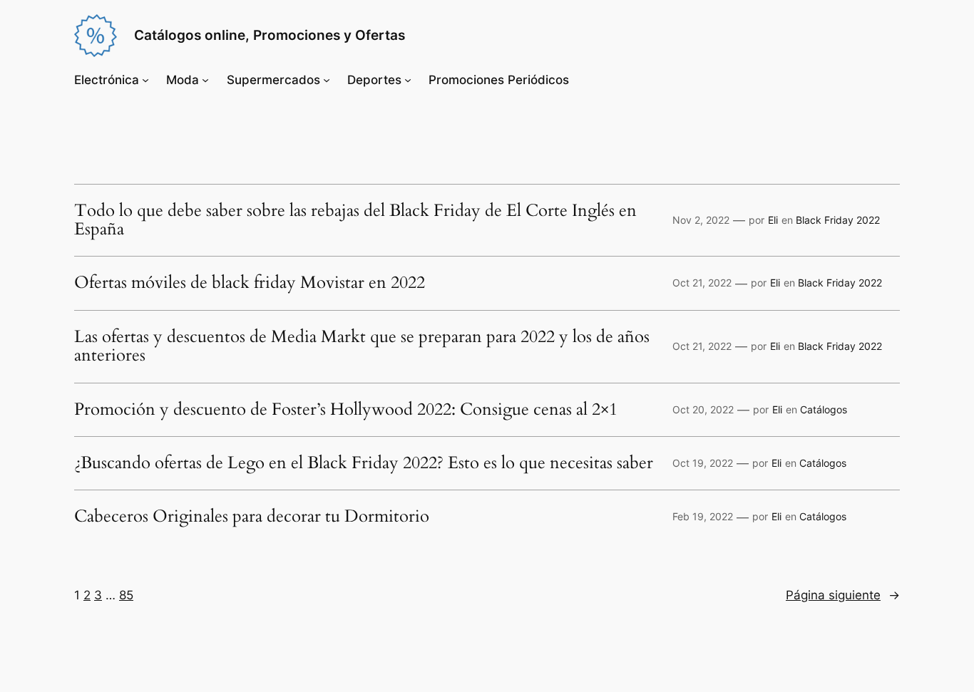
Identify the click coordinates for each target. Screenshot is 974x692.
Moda (182, 80)
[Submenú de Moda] (205, 79)
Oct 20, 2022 (703, 409)
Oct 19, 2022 (702, 463)
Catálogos (823, 409)
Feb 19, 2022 (702, 516)
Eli (773, 220)
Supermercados (273, 80)
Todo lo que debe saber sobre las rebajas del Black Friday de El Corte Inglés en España (355, 220)
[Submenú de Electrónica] (145, 79)
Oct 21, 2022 (702, 283)
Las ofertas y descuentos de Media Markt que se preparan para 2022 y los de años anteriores (362, 347)
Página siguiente (843, 595)
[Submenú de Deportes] (407, 79)
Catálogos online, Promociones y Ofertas (269, 34)
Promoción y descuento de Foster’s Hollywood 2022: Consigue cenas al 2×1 (345, 410)
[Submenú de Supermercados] (326, 79)
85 (126, 595)
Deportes (374, 80)
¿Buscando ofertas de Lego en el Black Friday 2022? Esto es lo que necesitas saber (363, 463)
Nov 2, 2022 (700, 220)
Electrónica (106, 80)
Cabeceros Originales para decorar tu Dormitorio (251, 516)
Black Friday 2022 (838, 220)
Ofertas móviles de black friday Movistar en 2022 (249, 283)
